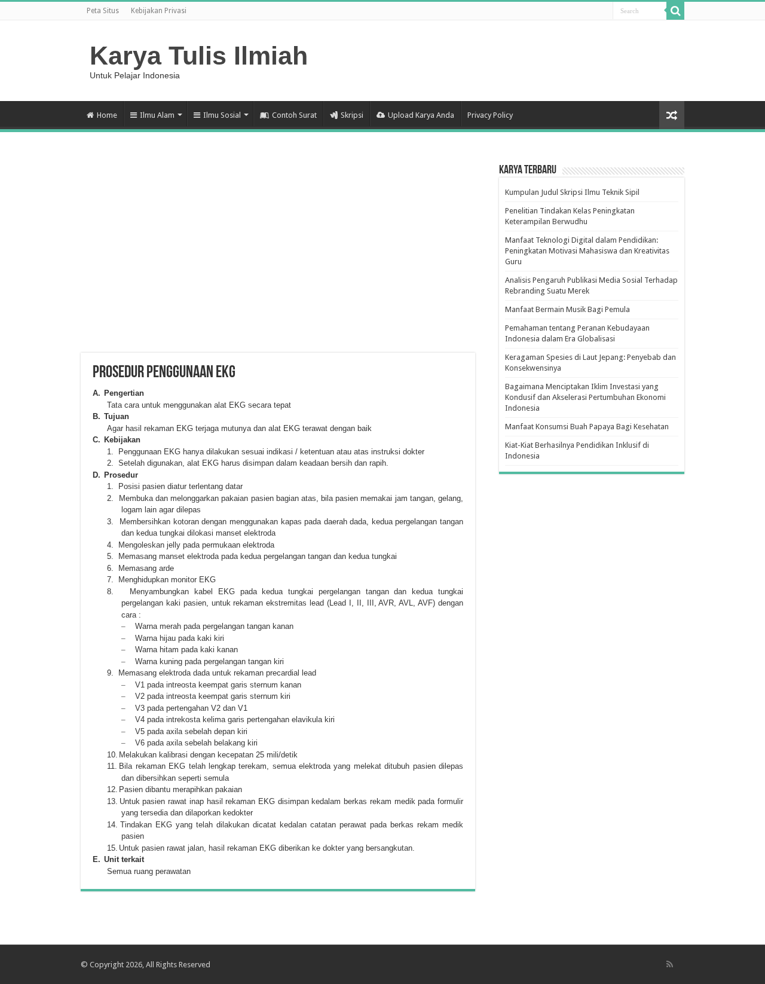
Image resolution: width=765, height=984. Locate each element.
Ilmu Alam (157, 115)
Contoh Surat (294, 115)
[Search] (675, 11)
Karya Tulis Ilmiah (199, 55)
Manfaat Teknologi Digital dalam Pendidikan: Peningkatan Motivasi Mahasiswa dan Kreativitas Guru (587, 251)
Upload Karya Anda (421, 115)
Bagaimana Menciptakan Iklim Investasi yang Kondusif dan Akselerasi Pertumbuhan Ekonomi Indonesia (585, 397)
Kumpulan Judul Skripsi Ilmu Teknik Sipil (572, 192)
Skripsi (352, 115)
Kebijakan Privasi (158, 11)
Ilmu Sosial (222, 115)
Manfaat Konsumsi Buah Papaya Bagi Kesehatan (587, 426)
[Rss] (669, 964)
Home (107, 115)
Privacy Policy (490, 115)
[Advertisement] (278, 257)
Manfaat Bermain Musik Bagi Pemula (567, 309)
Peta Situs (103, 11)
